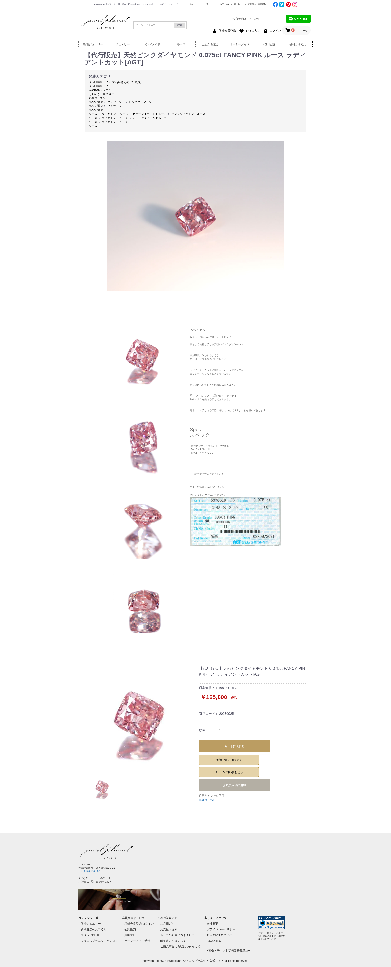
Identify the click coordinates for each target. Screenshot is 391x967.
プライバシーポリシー (221, 929)
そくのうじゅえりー (101, 94)
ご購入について (211, 4)
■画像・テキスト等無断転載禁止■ (228, 950)
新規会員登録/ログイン (139, 923)
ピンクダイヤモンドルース (188, 113)
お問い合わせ (226, 4)
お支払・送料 (168, 929)
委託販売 (130, 929)
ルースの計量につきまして (177, 935)
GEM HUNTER (98, 82)
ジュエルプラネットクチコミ (99, 940)
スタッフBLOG (90, 935)
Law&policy (214, 940)
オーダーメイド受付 (137, 940)
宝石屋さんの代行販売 (126, 82)
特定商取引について (219, 935)
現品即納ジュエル (100, 90)
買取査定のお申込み (94, 929)
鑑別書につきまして (173, 940)
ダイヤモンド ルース (115, 113)
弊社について (196, 4)
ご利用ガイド (168, 923)
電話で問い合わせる (229, 760)
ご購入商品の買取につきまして (180, 946)
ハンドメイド (151, 44)
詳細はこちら (207, 799)
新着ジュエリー (93, 44)
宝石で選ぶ (96, 102)
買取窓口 (130, 935)
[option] (140, 716)
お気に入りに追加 (234, 785)
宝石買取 (262, 4)
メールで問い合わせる (229, 772)
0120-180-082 (92, 871)
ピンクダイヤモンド (142, 102)
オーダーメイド (239, 44)
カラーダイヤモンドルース (150, 113)
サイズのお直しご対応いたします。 (209, 486)
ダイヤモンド (115, 102)
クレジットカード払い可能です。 (208, 494)
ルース (181, 44)
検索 (179, 25)
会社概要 (212, 923)
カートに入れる (234, 746)
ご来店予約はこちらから (245, 18)
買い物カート (240, 4)
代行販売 (252, 4)
